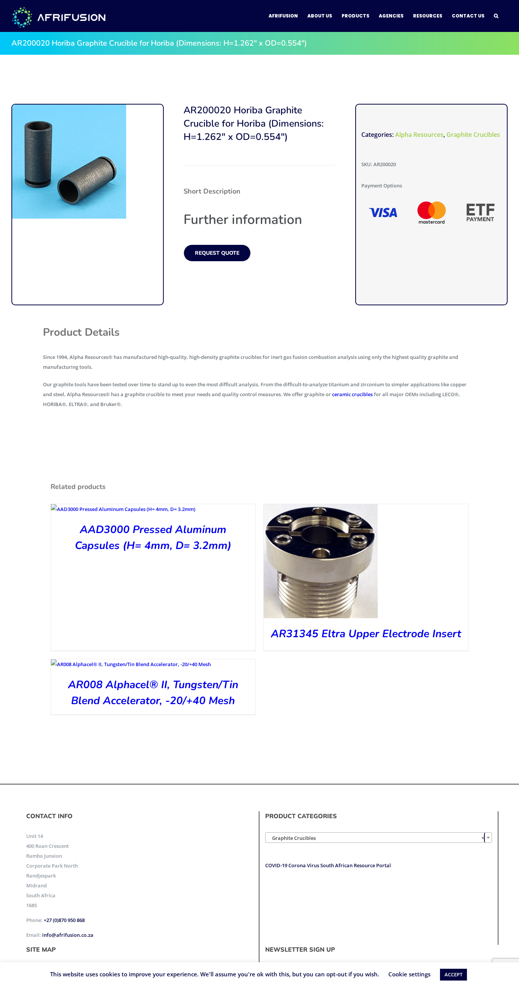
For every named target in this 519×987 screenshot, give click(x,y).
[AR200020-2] (69, 162)
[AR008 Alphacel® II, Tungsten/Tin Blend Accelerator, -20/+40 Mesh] (131, 664)
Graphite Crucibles (473, 134)
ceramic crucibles (352, 394)
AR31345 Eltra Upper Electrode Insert (366, 634)
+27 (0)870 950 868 (64, 920)
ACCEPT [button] (453, 974)
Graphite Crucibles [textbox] (376, 838)
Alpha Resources (419, 134)
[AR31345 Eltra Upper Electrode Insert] (321, 509)
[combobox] (378, 837)
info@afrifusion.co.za (67, 934)
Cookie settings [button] (409, 974)
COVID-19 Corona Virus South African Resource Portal (328, 865)
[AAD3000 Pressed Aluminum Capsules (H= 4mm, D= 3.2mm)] (123, 509)
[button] (496, 16)
